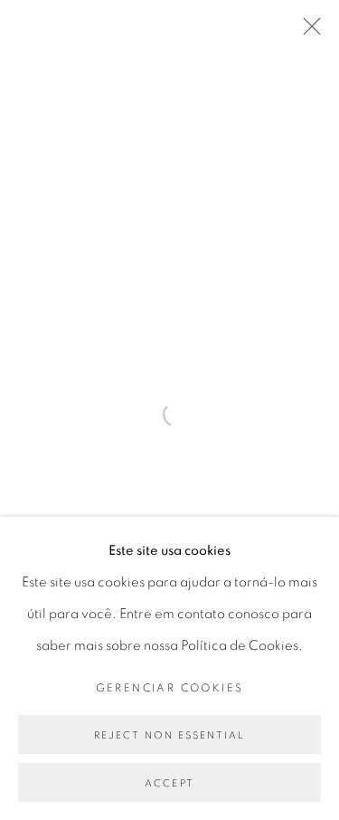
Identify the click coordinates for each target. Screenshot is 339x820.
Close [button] (307, 31)
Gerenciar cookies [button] (170, 687)
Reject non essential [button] (170, 735)
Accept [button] (169, 783)
